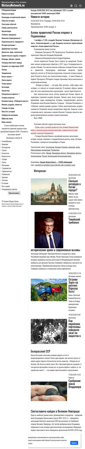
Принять (74, 443)
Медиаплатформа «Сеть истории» (14, 4)
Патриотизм (55, 149)
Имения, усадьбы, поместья (12, 104)
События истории (8, 20)
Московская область (59, 152)
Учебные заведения (9, 34)
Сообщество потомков (10, 114)
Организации (6, 31)
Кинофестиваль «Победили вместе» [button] (15, 100)
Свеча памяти (7, 79)
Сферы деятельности (9, 27)
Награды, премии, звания (11, 58)
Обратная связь (7, 118)
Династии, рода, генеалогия (12, 51)
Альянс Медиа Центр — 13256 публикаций (56, 162)
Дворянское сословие (10, 48)
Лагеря (4, 69)
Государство (50, 147)
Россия (44, 155)
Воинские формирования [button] (11, 38)
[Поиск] (75, 5)
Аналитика (6, 90)
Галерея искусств (8, 97)
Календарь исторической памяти (14, 17)
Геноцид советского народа (12, 62)
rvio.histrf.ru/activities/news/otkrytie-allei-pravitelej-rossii (55, 164)
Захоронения (6, 73)
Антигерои (5, 86)
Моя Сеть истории (8, 111)
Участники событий (9, 24)
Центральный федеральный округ (59, 155)
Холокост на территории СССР (13, 66)
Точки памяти (7, 83)
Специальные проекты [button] (10, 93)
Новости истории (8, 13)
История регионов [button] (8, 45)
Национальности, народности (13, 41)
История (58, 147)
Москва (48, 152)
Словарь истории (8, 107)
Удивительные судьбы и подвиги (14, 55)
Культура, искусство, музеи (70, 147)
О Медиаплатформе (9, 10)
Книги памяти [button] (7, 76)
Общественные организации (40, 149)
